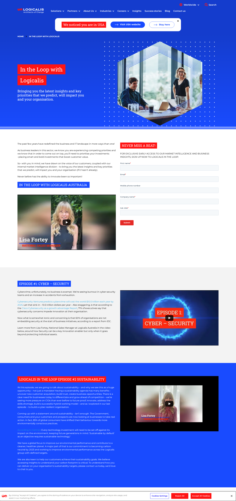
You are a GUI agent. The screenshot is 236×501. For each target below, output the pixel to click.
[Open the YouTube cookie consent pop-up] (66, 222)
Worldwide (190, 5)
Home (20, 36)
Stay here (164, 24)
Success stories (153, 11)
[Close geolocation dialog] (178, 21)
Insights (136, 11)
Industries (105, 11)
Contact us (179, 11)
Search (212, 5)
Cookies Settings (159, 496)
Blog (167, 11)
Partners (72, 11)
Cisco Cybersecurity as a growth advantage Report (49, 308)
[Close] (232, 496)
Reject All (179, 496)
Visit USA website (130, 24)
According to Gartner (28, 430)
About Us (88, 11)
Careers (121, 11)
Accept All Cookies (201, 496)
